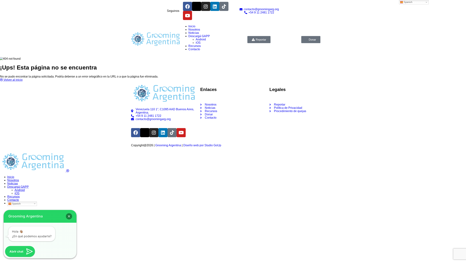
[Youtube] (187, 15)
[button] (69, 216)
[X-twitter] (196, 6)
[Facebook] (187, 6)
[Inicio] (155, 46)
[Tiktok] (223, 6)
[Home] (164, 102)
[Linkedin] (214, 6)
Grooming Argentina (168, 145)
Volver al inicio (13, 79)
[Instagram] (205, 6)
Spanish (16, 203)
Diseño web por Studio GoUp (202, 145)
